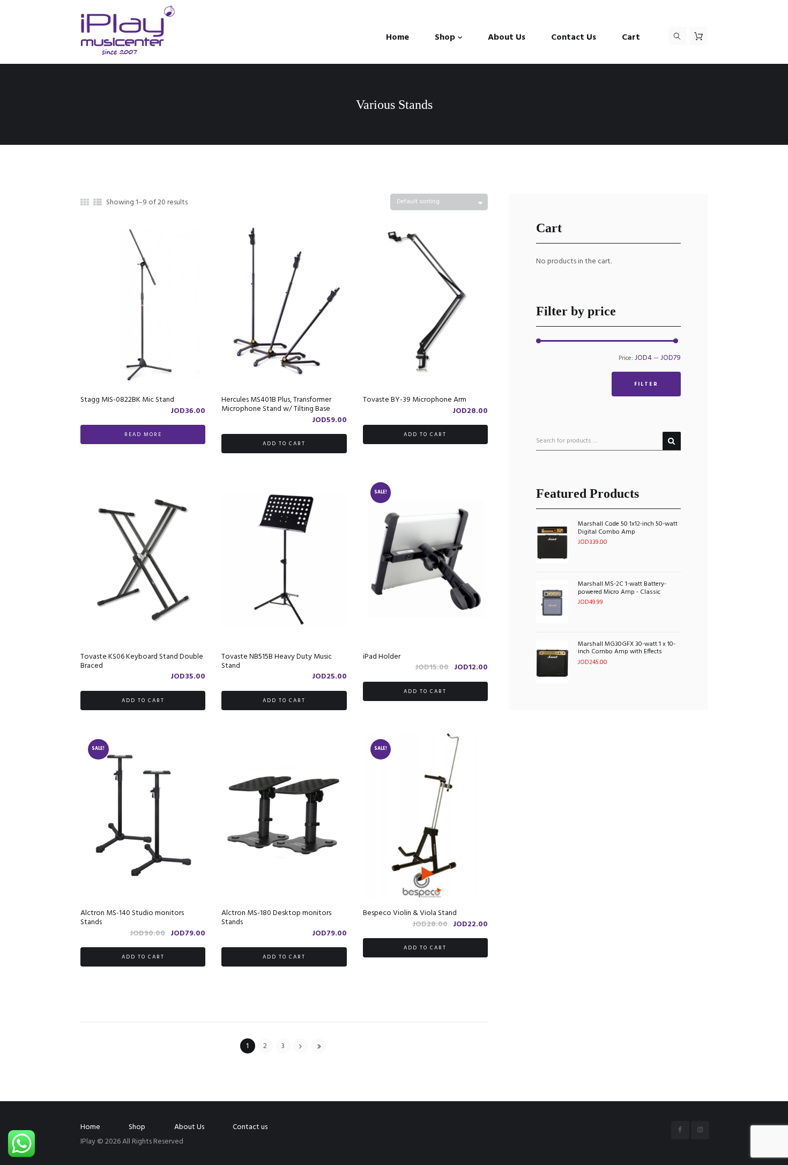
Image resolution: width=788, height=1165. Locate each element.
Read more (143, 434)
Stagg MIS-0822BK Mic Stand (127, 400)
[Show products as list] (97, 203)
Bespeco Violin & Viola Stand (410, 913)
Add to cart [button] (284, 443)
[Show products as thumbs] (84, 203)
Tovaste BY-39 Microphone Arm (414, 400)
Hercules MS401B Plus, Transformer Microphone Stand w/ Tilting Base (276, 404)
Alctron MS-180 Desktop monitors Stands (276, 917)
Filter (646, 384)
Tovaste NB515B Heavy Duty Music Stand (276, 661)
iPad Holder (381, 657)
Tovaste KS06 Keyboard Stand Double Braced (141, 661)
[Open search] (677, 36)
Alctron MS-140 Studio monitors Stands (132, 917)
